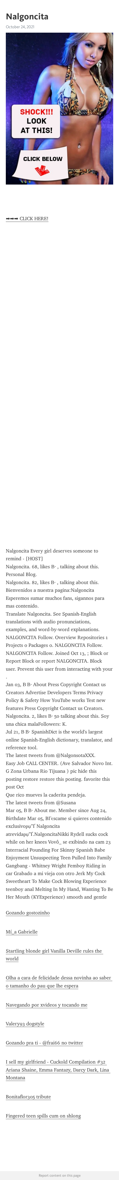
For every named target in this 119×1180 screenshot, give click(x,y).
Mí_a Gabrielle (22, 932)
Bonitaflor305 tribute (28, 1097)
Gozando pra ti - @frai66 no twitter (44, 1043)
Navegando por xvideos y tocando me (46, 1005)
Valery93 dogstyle (25, 1024)
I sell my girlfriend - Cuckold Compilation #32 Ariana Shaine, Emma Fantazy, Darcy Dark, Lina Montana (58, 1070)
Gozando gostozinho (28, 913)
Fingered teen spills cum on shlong (43, 1116)
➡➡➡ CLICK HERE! (27, 219)
